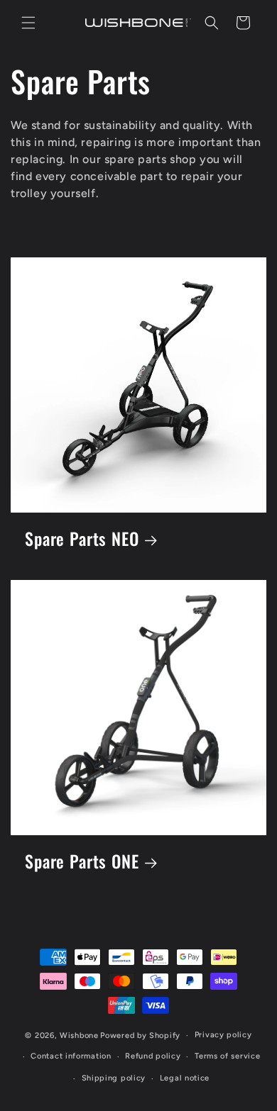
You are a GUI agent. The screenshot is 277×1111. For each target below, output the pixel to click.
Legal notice (185, 1078)
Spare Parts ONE (82, 862)
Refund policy (152, 1056)
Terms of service (227, 1056)
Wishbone (79, 1035)
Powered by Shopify (140, 1035)
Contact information (71, 1056)
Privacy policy (223, 1034)
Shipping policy (114, 1078)
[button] (28, 22)
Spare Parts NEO (82, 539)
